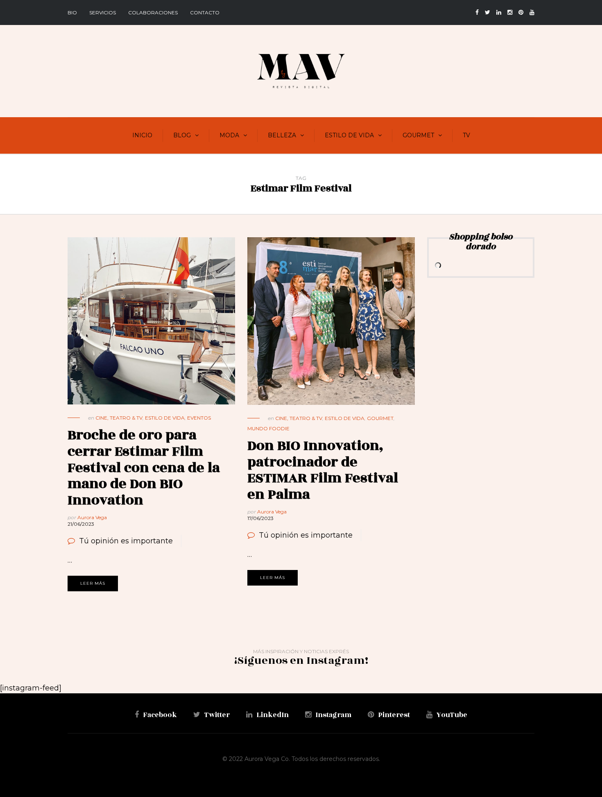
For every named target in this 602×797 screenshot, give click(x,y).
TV (466, 135)
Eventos (199, 418)
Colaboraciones (153, 12)
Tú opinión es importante (126, 540)
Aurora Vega (92, 517)
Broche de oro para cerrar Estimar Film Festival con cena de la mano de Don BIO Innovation (144, 467)
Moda (229, 135)
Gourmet (418, 135)
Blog (182, 135)
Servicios (102, 12)
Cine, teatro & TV (119, 418)
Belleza (282, 135)
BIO (72, 12)
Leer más (92, 583)
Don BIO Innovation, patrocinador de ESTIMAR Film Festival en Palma (322, 470)
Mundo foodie (268, 428)
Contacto (205, 12)
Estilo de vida (349, 135)
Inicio (142, 135)
